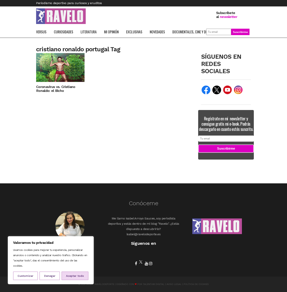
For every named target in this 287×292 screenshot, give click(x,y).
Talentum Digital (153, 284)
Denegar (49, 275)
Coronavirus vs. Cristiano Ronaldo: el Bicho (55, 89)
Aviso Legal (174, 284)
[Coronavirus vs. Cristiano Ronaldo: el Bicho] (60, 67)
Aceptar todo (75, 275)
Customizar (25, 275)
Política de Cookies (196, 284)
